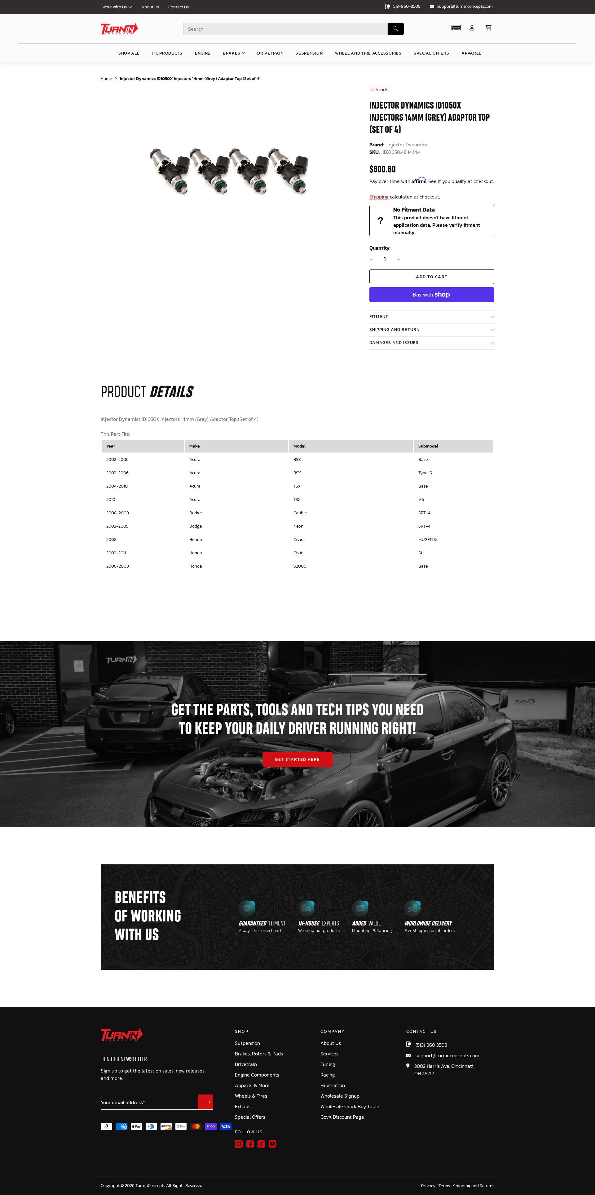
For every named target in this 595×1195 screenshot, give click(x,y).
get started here (297, 759)
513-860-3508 (407, 6)
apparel (471, 53)
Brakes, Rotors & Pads (259, 1054)
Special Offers (250, 1117)
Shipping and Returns (473, 1186)
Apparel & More (252, 1085)
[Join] (205, 1102)
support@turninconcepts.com (465, 6)
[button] (456, 27)
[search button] (396, 29)
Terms (444, 1186)
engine (202, 53)
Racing (327, 1075)
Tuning (327, 1064)
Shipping (379, 196)
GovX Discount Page (342, 1117)
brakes (231, 53)
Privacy (428, 1186)
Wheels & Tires (251, 1096)
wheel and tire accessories (368, 53)
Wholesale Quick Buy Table (349, 1106)
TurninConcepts (150, 1185)
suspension (309, 53)
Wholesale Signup (339, 1096)
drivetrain (270, 53)
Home (106, 78)
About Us (150, 7)
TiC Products (167, 53)
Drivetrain (246, 1064)
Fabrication (332, 1085)
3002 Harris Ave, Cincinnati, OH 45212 (444, 1069)
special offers (431, 53)
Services (329, 1054)
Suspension (247, 1043)
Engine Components (257, 1075)
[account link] (471, 28)
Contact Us (178, 7)
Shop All (128, 53)
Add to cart (431, 277)
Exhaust (243, 1106)
